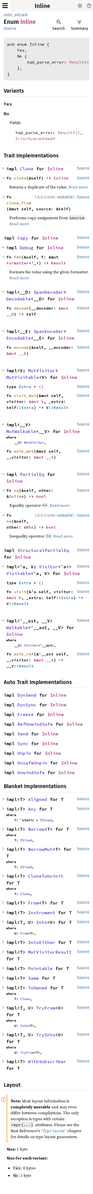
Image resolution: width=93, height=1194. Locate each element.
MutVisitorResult (50, 952)
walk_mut (24, 451)
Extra (25, 386)
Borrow (36, 829)
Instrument (41, 912)
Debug (26, 248)
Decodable (18, 299)
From (33, 903)
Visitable (18, 573)
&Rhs (29, 527)
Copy (22, 238)
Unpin (24, 753)
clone (20, 178)
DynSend (26, 695)
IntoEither (41, 942)
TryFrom (45, 1008)
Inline (42, 5)
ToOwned (37, 988)
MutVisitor (41, 370)
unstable (65, 197)
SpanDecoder (48, 292)
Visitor (48, 567)
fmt (17, 256)
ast (25, 14)
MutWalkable (21, 431)
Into (41, 922)
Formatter (17, 262)
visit (20, 591)
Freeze (25, 714)
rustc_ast (12, 14)
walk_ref (24, 653)
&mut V (36, 401)
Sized (47, 820)
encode (21, 347)
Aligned (37, 799)
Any (32, 809)
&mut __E (16, 353)
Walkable (17, 627)
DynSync (26, 705)
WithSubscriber (47, 1061)
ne (8, 521)
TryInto (45, 1035)
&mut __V (44, 457)
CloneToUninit (45, 876)
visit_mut (25, 395)
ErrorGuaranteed (34, 138)
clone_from (18, 202)
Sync (22, 743)
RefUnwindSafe (35, 724)
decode (21, 308)
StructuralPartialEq (43, 550)
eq (16, 490)
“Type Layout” (53, 1130)
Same (33, 978)
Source (10, 28)
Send (22, 734)
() (89, 62)
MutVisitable (22, 377)
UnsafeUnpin (32, 763)
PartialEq (32, 474)
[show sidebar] (5, 5)
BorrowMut (40, 849)
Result (76, 62)
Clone (26, 169)
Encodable (18, 338)
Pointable (40, 968)
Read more (78, 187)
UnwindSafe (31, 772)
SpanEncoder (48, 331)
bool (41, 496)
